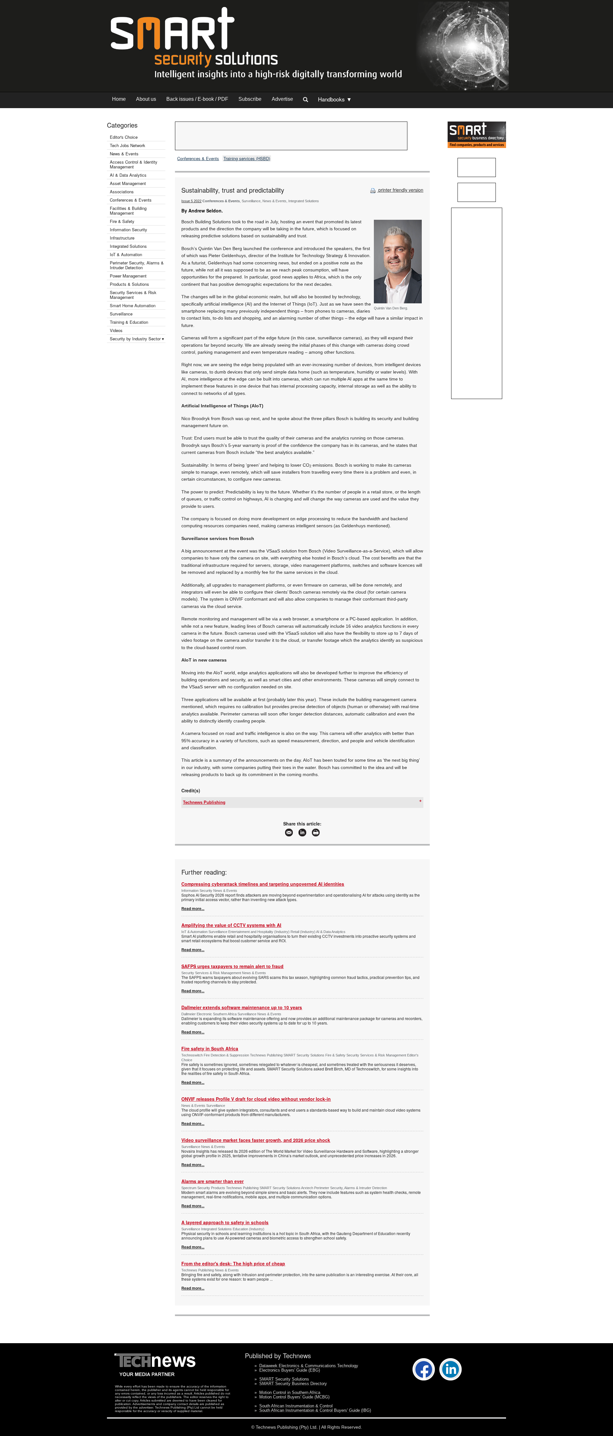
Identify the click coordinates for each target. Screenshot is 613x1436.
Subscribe (249, 99)
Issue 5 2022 (191, 201)
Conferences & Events (131, 200)
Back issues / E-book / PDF (197, 99)
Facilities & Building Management (128, 210)
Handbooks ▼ (335, 99)
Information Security (128, 229)
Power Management (128, 276)
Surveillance (121, 314)
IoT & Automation (126, 254)
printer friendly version (400, 190)
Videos (116, 330)
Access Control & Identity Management (133, 164)
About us (146, 99)
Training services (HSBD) (246, 158)
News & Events (124, 154)
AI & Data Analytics (128, 175)
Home (119, 99)
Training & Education (129, 322)
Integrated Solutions (128, 246)
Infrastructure (122, 238)
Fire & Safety (122, 221)
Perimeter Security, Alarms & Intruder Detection (137, 265)
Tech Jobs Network (127, 145)
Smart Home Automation (133, 305)
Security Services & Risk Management (133, 294)
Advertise (282, 99)
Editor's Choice (124, 137)
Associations (122, 192)
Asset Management (128, 183)
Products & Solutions (129, 284)
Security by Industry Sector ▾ (137, 339)
